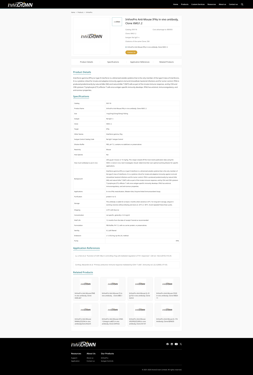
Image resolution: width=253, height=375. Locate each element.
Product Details (86, 62)
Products (184, 4)
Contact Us (131, 52)
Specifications (113, 62)
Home (175, 4)
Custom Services (198, 4)
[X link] (181, 344)
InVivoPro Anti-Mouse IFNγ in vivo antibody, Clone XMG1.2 (147, 47)
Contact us (233, 4)
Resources (212, 4)
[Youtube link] (176, 344)
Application (75, 361)
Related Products (166, 62)
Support (74, 358)
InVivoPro (89, 12)
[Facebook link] (167, 344)
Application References (140, 62)
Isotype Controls (107, 361)
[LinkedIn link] (172, 344)
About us (222, 4)
